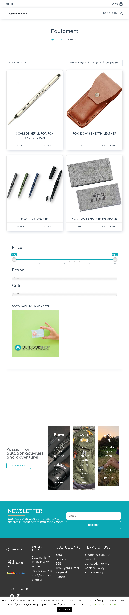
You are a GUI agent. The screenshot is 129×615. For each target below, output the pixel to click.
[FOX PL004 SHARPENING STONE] (94, 185)
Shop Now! (108, 226)
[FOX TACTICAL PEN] (35, 185)
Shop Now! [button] (108, 145)
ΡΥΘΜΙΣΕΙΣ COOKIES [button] (107, 604)
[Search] (121, 13)
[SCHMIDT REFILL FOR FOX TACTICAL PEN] (35, 100)
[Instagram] (12, 4)
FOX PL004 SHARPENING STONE (94, 218)
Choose (48, 145)
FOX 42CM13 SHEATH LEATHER (94, 133)
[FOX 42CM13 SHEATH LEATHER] (94, 100)
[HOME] (52, 40)
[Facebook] (7, 4)
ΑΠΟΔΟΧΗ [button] (64, 610)
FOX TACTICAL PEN (34, 218)
